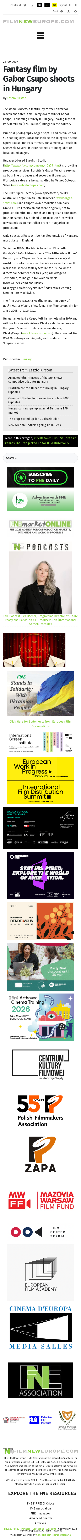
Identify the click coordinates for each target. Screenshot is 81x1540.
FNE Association (40, 1508)
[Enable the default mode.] (24, 5)
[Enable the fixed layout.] (70, 5)
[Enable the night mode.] (31, 5)
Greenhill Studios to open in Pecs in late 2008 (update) (38, 400)
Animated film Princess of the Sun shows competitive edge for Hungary (35, 379)
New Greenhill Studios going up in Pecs (34, 425)
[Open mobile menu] (40, 36)
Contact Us (38, 1528)
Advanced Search (40, 1518)
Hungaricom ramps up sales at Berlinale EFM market (38, 410)
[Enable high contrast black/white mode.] (39, 5)
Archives (40, 1523)
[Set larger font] (75, 11)
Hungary (26, 359)
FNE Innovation (40, 1513)
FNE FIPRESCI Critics (40, 1503)
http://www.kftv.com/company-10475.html (32, 165)
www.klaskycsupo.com (37, 333)
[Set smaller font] (61, 11)
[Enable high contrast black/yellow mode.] (47, 5)
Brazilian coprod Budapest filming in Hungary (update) (38, 390)
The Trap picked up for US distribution (33, 419)
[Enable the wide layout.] (76, 5)
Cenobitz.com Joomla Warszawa (53, 1534)
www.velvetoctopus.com (28, 185)
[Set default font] (68, 11)
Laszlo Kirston (16, 98)
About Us (51, 1528)
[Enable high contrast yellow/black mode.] (55, 5)
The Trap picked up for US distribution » (42, 443)
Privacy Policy (11, 1528)
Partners (25, 1528)
